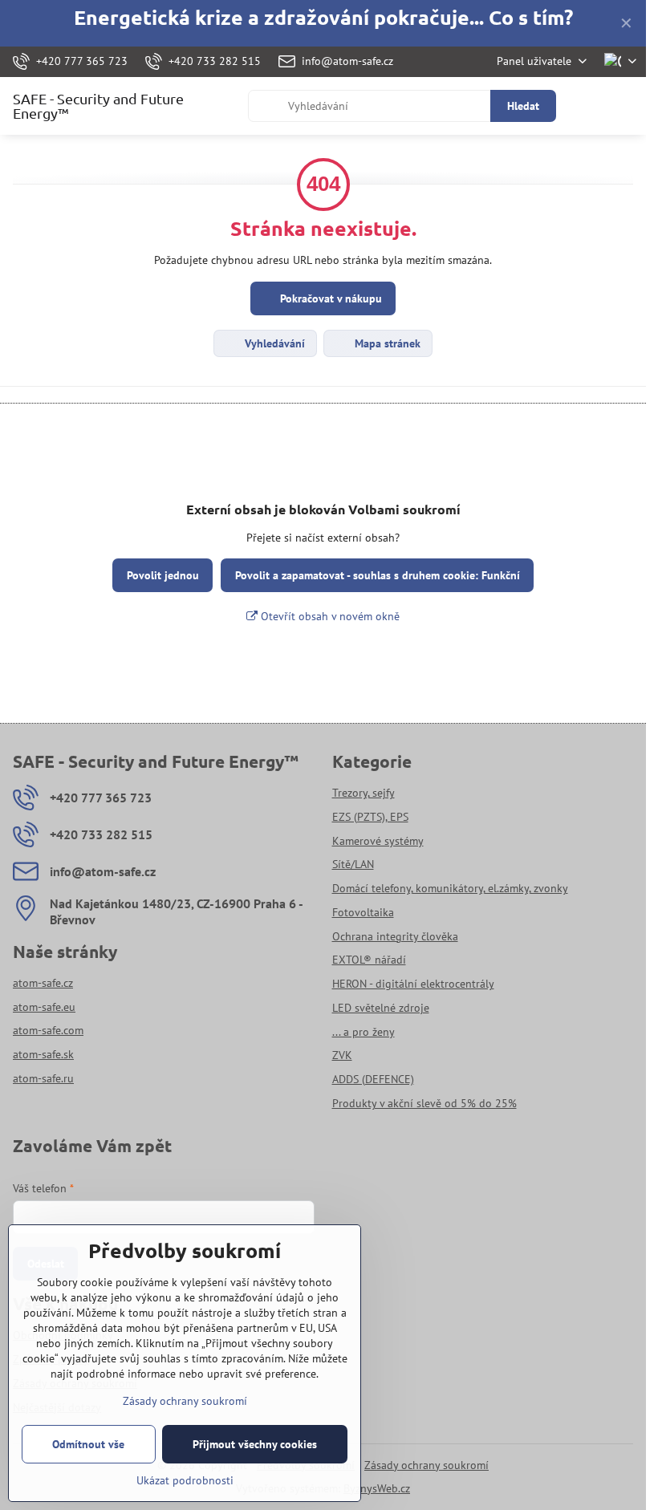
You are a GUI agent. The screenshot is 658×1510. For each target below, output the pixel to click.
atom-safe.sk (43, 1054)
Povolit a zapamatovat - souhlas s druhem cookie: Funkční (377, 575)
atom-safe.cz (43, 983)
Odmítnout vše (88, 1444)
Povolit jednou (163, 575)
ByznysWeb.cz (376, 1488)
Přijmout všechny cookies (255, 1444)
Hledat (523, 106)
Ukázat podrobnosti (185, 1480)
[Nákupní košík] (588, 106)
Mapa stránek (385, 343)
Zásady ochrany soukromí (426, 1465)
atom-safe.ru (43, 1078)
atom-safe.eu (44, 1007)
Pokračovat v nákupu (329, 298)
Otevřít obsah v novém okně (329, 616)
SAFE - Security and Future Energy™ (98, 105)
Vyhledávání (273, 343)
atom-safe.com (48, 1030)
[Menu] (626, 106)
